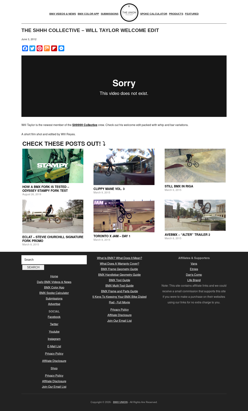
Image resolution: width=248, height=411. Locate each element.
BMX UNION (120, 402)
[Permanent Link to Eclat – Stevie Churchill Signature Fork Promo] (52, 216)
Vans (194, 263)
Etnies (194, 269)
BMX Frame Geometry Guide (119, 269)
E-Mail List (54, 346)
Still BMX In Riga (179, 186)
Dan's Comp (194, 274)
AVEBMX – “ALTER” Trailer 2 (187, 234)
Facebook (54, 317)
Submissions (54, 298)
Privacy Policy (54, 353)
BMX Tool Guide (119, 280)
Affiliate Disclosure (54, 361)
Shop (54, 368)
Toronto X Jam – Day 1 (111, 236)
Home (54, 276)
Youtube (54, 331)
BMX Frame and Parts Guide (119, 291)
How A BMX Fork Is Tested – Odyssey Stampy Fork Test (45, 189)
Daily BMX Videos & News (54, 282)
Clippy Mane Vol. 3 (109, 189)
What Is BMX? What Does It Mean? (119, 258)
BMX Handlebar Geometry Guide (119, 274)
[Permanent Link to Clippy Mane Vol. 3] (124, 167)
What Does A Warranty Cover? (119, 263)
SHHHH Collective (84, 125)
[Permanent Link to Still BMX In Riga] (195, 165)
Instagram (54, 339)
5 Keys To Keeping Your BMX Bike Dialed (119, 296)
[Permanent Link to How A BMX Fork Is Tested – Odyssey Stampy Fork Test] (52, 166)
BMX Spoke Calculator (54, 293)
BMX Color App (54, 287)
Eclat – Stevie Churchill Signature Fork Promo (52, 239)
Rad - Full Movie (119, 302)
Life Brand (194, 280)
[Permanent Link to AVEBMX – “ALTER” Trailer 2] (195, 215)
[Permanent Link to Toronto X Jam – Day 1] (124, 216)
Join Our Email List (54, 386)
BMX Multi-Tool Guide (119, 285)
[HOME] (129, 12)
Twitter (54, 324)
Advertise (54, 304)
